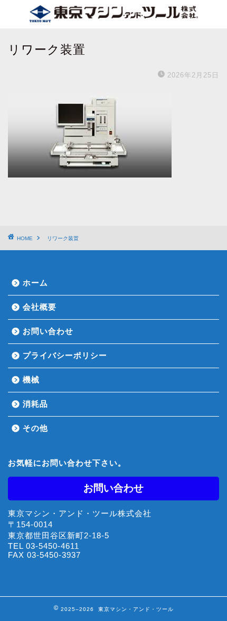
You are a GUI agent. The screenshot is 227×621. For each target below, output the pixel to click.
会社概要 (39, 306)
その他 (35, 427)
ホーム (35, 282)
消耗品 (35, 403)
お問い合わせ (48, 331)
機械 (31, 379)
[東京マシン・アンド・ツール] (113, 16)
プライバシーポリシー (65, 355)
